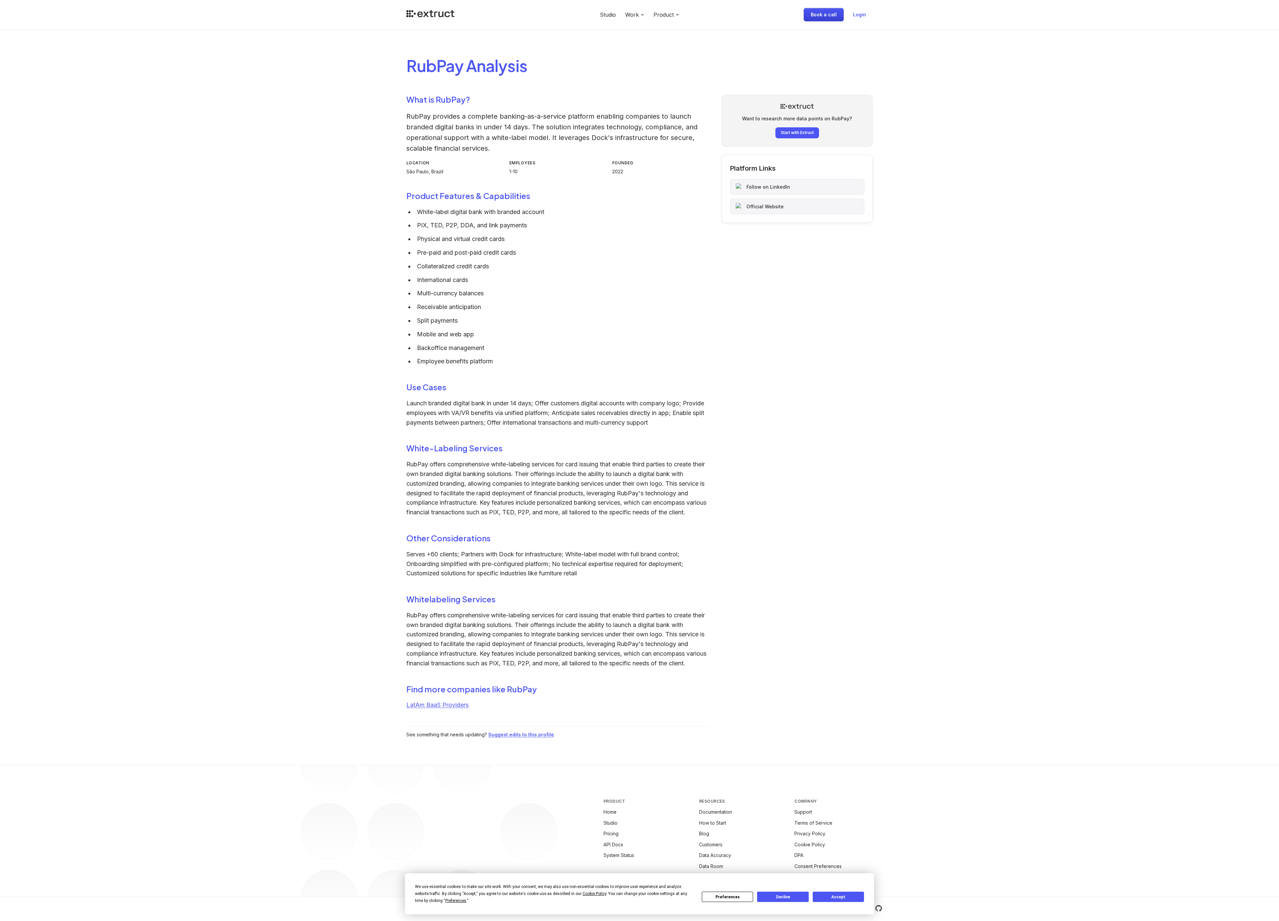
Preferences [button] (455, 900)
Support (803, 812)
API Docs (613, 844)
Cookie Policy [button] (594, 893)
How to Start (712, 823)
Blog (704, 833)
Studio (608, 14)
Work (632, 14)
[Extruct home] (430, 14)
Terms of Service (813, 823)
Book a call (824, 14)
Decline (783, 897)
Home (610, 812)
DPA (798, 855)
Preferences (727, 897)
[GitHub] (878, 908)
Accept (838, 897)
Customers (710, 844)
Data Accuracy (715, 855)
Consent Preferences (818, 866)
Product (663, 14)
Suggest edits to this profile (521, 734)
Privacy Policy (809, 833)
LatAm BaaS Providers (437, 704)
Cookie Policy (809, 844)
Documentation (715, 812)
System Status (619, 855)
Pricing (611, 833)
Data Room (711, 866)
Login (859, 14)
